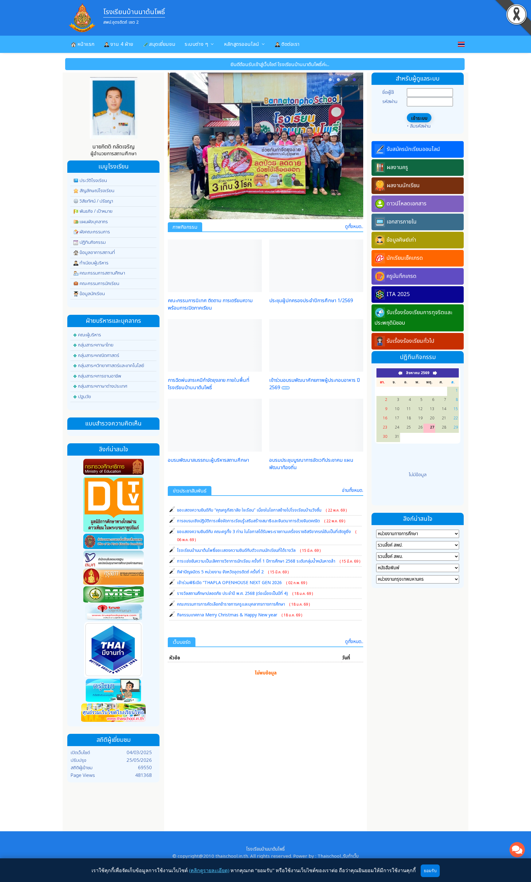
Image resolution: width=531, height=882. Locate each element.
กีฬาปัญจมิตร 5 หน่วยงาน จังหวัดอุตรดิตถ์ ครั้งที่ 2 (233, 572)
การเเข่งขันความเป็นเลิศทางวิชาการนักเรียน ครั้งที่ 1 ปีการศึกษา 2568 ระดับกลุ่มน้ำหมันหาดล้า (268, 561)
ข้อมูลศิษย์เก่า (401, 240)
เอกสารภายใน (402, 222)
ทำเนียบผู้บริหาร (94, 263)
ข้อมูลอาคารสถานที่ (97, 252)
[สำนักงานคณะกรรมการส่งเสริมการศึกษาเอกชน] (113, 542)
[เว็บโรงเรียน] (113, 713)
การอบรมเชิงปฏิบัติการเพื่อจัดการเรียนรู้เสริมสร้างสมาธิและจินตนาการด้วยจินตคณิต (261, 521)
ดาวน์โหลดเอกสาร (407, 204)
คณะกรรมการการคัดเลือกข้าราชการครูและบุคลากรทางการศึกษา (243, 604)
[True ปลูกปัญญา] (113, 613)
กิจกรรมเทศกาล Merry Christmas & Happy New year (239, 615)
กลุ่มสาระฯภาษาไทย (95, 345)
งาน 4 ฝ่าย (121, 44)
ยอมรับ (430, 870)
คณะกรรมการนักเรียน (99, 283)
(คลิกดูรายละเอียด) (209, 870)
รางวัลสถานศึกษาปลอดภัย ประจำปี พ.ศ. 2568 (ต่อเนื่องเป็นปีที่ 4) (245, 593)
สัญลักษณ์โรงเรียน (97, 190)
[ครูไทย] (113, 691)
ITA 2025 (398, 294)
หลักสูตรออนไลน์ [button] (241, 44)
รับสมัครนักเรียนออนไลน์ (413, 149)
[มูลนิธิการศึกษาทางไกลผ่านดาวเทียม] (113, 505)
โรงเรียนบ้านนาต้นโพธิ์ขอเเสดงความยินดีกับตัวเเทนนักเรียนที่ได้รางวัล (249, 550)
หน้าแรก (85, 44)
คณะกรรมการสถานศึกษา (102, 273)
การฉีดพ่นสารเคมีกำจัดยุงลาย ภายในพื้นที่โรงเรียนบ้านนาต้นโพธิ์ (208, 384)
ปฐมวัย (84, 396)
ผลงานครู (397, 167)
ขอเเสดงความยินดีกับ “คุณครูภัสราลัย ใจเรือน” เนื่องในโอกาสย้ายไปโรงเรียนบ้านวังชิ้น (262, 510)
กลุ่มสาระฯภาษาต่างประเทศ (102, 386)
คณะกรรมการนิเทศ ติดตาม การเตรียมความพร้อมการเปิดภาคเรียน (210, 304)
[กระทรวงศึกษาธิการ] (113, 468)
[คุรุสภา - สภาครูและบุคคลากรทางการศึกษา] (113, 577)
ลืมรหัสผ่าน (420, 126)
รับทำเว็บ (351, 856)
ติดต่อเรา (289, 44)
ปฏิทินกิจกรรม (93, 242)
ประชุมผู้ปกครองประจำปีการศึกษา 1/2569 (311, 300)
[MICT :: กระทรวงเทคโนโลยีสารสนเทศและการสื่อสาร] (113, 595)
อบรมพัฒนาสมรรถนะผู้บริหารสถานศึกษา (208, 460)
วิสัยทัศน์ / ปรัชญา (96, 201)
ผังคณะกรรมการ (95, 231)
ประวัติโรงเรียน (93, 180)
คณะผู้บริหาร (89, 334)
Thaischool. (329, 856)
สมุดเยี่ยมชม (161, 44)
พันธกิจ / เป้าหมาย (96, 211)
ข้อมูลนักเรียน (92, 293)
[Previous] (177, 145)
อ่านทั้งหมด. (352, 490)
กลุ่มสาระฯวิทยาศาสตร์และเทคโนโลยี (111, 365)
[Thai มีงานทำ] (113, 650)
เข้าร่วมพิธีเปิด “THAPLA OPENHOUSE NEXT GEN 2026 (242, 582)
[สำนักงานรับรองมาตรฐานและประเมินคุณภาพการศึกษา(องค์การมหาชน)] (113, 559)
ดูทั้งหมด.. (354, 226)
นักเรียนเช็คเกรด (405, 258)
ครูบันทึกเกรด (401, 276)
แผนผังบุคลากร (94, 221)
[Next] (353, 145)
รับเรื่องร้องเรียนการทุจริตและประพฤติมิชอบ (413, 317)
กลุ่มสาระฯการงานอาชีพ (99, 376)
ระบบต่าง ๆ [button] (196, 44)
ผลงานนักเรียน (403, 185)
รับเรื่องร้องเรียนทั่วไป (410, 341)
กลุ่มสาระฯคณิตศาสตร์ (98, 355)
